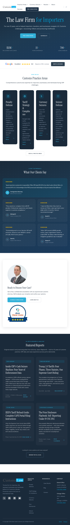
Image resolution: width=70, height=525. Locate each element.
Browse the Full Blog (35, 455)
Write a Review (58, 64)
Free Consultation (28, 35)
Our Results (44, 35)
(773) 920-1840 (61, 502)
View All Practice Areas (35, 153)
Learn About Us (34, 300)
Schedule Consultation (16, 300)
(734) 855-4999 (61, 489)
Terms (60, 521)
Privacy (65, 521)
